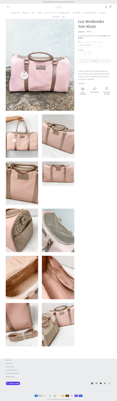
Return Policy (10, 366)
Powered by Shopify (65, 399)
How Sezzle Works (11, 370)
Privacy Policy (10, 376)
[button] (8, 7)
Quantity (80, 49)
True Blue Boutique (55, 399)
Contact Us (9, 363)
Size (79, 41)
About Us (8, 360)
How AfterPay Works (12, 373)
